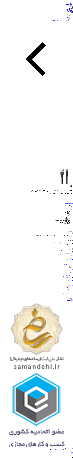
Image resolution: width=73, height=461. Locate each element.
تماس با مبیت (70, 279)
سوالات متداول (70, 289)
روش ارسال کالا (70, 284)
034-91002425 (67, 253)
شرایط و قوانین (70, 288)
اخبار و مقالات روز (69, 280)
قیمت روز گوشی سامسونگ (68, 293)
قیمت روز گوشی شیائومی (68, 294)
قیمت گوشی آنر (70, 296)
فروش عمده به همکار (69, 281)
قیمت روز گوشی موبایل (68, 292)
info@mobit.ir (68, 255)
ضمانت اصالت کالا (69, 286)
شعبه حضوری (70, 282)
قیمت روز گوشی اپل (69, 295)
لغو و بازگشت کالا (69, 285)
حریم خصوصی (70, 290)
